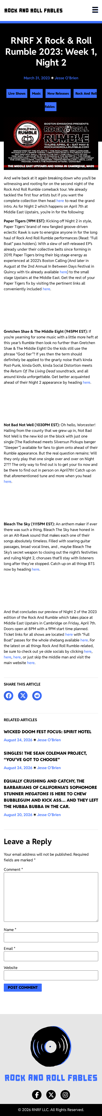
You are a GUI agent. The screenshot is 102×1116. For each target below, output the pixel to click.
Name (10, 930)
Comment (13, 870)
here (60, 200)
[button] (8, 695)
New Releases (58, 93)
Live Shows (16, 93)
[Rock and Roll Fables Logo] (51, 1054)
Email (9, 949)
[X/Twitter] (51, 1094)
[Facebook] (37, 1094)
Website (11, 968)
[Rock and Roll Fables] (33, 10)
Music (36, 93)
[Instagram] (65, 1094)
